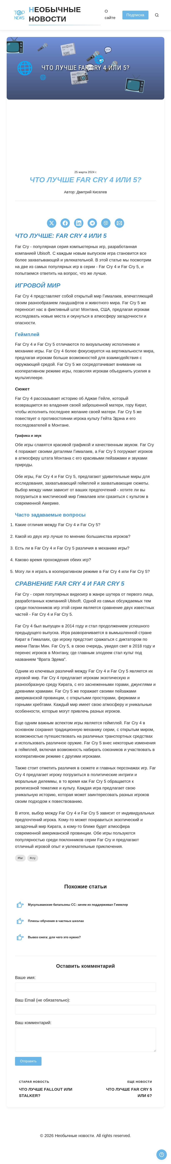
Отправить (28, 1061)
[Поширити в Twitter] (51, 223)
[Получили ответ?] (161, 1154)
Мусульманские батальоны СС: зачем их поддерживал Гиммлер (78, 904)
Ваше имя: (25, 977)
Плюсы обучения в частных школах (56, 921)
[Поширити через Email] (119, 223)
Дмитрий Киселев (92, 192)
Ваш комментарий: (33, 1022)
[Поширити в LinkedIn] (78, 223)
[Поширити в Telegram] (92, 223)
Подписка (135, 15)
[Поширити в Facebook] (65, 223)
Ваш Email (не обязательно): (42, 1000)
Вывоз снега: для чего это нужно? (54, 937)
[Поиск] (156, 14)
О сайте (110, 14)
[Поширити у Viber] (106, 223)
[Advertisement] (85, 131)
